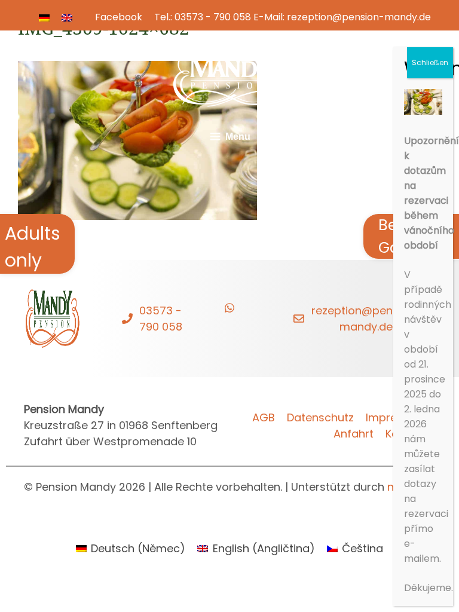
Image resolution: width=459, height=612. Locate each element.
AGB (263, 417)
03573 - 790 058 (213, 17)
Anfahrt (353, 433)
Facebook (118, 17)
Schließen (430, 62)
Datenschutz (320, 417)
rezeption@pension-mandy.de (359, 17)
